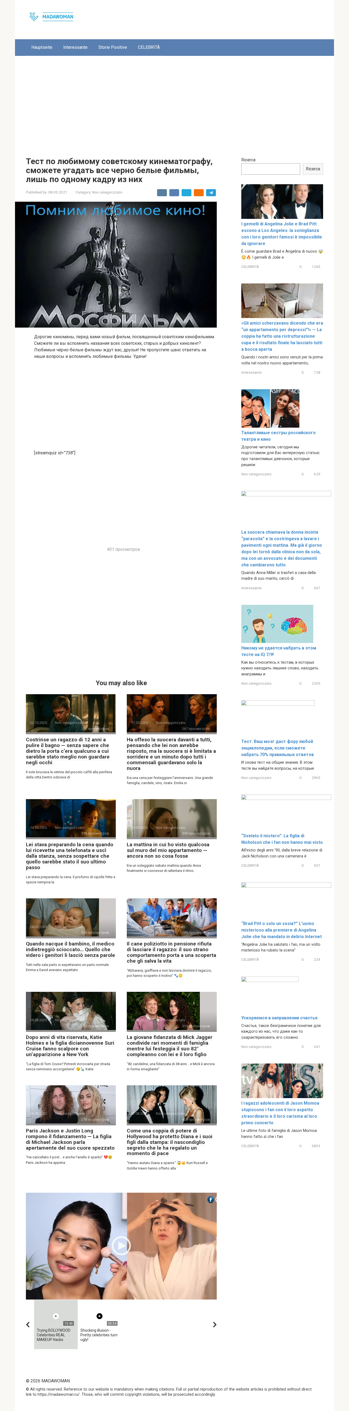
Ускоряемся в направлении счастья (279, 1017)
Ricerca (248, 159)
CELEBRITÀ (149, 47)
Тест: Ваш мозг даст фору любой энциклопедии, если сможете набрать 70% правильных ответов (277, 748)
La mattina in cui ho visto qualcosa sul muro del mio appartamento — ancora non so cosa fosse (168, 850)
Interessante (75, 47)
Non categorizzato (107, 192)
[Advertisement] (174, 102)
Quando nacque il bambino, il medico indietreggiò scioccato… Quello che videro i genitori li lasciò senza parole (70, 949)
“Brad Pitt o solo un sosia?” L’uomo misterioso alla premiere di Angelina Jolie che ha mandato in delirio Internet (281, 930)
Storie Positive (112, 47)
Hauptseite (41, 47)
